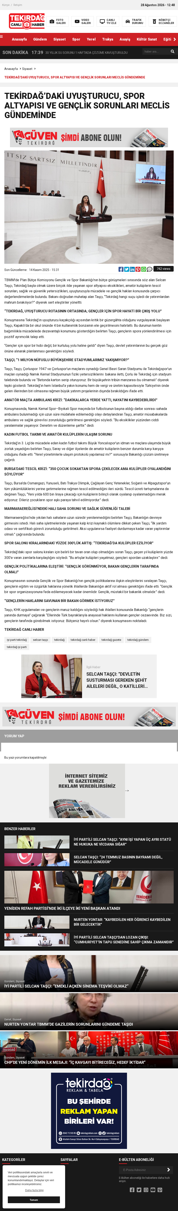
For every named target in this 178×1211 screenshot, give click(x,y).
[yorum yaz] (149, 270)
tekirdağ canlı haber (83, 639)
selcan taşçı (40, 639)
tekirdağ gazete (111, 639)
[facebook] (121, 270)
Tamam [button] (34, 1200)
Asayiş (125, 39)
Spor (76, 39)
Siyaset (59, 39)
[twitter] (127, 270)
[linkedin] (132, 270)
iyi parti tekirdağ (17, 639)
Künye (6, 5)
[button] (174, 39)
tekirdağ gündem (138, 639)
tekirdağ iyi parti (17, 647)
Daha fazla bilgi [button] (34, 1190)
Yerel (91, 39)
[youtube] (153, 1190)
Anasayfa (19, 39)
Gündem (40, 39)
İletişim (17, 5)
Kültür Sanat (147, 39)
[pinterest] (138, 270)
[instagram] (146, 1190)
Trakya (107, 39)
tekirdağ (59, 639)
